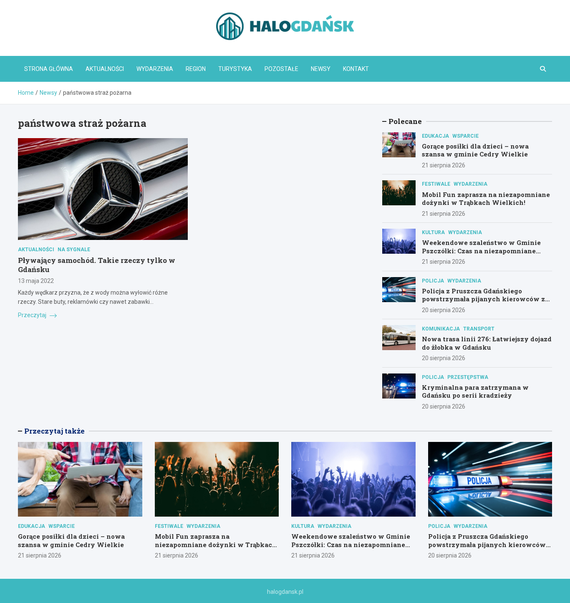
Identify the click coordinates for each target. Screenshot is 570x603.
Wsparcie (465, 136)
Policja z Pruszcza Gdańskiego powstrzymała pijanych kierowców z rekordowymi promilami (483, 299)
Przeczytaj (33, 315)
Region (196, 69)
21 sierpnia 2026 (443, 165)
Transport (478, 329)
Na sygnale (74, 249)
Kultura (433, 232)
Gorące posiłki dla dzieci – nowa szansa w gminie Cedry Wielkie (475, 150)
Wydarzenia (154, 69)
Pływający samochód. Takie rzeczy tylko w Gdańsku (96, 264)
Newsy (320, 69)
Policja (433, 281)
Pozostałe (281, 69)
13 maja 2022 (36, 281)
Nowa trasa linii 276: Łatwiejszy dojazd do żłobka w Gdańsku (487, 343)
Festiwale (436, 184)
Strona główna (48, 69)
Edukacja (435, 136)
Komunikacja (441, 329)
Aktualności (105, 69)
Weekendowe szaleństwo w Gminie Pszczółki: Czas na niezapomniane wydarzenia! (481, 250)
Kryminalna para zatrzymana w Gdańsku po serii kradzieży (475, 391)
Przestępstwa (467, 377)
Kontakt (356, 69)
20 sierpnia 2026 (443, 310)
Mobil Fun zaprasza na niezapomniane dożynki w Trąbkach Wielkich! (486, 198)
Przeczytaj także (54, 431)
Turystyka (235, 69)
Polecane (405, 121)
